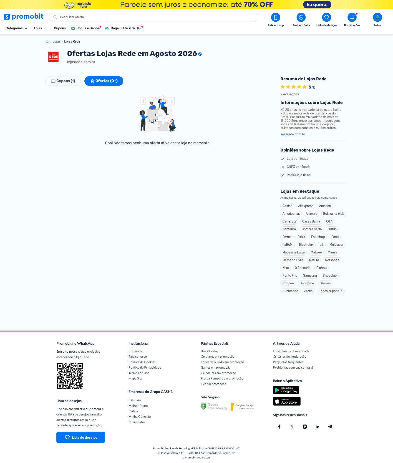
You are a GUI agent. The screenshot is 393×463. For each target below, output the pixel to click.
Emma (287, 237)
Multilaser (336, 245)
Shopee (288, 283)
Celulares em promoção (217, 356)
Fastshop (318, 237)
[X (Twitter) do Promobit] (292, 426)
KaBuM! (287, 245)
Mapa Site (135, 378)
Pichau (321, 268)
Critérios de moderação (289, 356)
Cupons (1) (65, 81)
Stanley (325, 283)
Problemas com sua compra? (293, 367)
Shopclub (330, 276)
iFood (335, 237)
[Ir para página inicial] (49, 41)
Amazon (325, 206)
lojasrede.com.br (292, 134)
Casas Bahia (311, 221)
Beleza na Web (333, 214)
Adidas (287, 206)
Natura (314, 260)
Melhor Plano (138, 405)
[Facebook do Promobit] (279, 426)
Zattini (308, 291)
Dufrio (332, 229)
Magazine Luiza (293, 252)
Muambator (136, 422)
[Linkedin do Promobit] (317, 426)
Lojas (56, 41)
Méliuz (133, 411)
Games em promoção (216, 367)
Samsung (310, 276)
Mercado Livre (292, 260)
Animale (311, 214)
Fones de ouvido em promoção (222, 362)
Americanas (291, 214)
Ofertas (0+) (107, 81)
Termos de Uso (138, 373)
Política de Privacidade (144, 367)
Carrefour (289, 221)
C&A (329, 221)
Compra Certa (312, 229)
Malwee (316, 252)
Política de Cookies (142, 362)
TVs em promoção (213, 384)
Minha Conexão (139, 416)
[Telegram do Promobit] (330, 426)
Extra (301, 237)
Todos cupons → (331, 291)
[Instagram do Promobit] (304, 426)
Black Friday (209, 351)
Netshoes (332, 260)
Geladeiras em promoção (218, 373)
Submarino (290, 291)
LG (322, 245)
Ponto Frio (289, 276)
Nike (285, 268)
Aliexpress (305, 206)
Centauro (289, 229)
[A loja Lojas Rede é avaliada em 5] (282, 87)
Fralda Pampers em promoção (222, 378)
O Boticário (302, 268)
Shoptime (307, 283)
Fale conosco (137, 356)
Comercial (135, 351)
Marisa (332, 252)
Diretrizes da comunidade (291, 351)
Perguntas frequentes (288, 362)
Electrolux (306, 245)
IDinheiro (135, 400)
